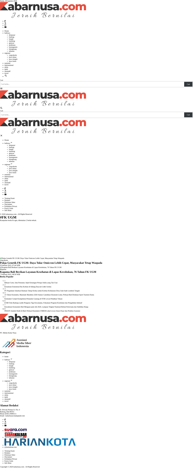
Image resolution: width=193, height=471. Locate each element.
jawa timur (12, 57)
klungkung (13, 49)
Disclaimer (8, 204)
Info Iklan (7, 210)
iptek (6, 69)
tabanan (11, 51)
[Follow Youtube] (5, 27)
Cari (1, 80)
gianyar (11, 43)
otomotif (7, 71)
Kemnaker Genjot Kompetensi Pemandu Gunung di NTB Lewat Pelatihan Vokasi (33, 299)
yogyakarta (13, 55)
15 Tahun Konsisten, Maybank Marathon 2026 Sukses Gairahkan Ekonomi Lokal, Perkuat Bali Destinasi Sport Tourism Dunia (49, 295)
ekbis (6, 67)
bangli (11, 39)
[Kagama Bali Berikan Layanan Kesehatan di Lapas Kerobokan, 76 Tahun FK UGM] (30, 267)
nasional (7, 63)
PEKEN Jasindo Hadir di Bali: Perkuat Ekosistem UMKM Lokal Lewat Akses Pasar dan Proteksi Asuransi (42, 311)
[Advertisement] (96, 239)
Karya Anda (8, 208)
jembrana (12, 45)
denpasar (12, 35)
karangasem (13, 47)
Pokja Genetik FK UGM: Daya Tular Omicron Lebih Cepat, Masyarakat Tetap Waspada (51, 262)
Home (6, 31)
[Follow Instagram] (5, 25)
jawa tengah (13, 59)
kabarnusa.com (11, 214)
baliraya (7, 33)
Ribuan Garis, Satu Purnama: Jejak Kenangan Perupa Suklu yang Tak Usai (30, 283)
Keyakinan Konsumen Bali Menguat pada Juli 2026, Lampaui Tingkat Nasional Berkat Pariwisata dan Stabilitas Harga (46, 307)
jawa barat (12, 61)
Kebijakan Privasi (10, 206)
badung (11, 37)
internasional (8, 65)
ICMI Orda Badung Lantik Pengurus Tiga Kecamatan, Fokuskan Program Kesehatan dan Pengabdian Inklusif (43, 303)
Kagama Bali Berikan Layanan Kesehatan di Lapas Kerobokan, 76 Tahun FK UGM (48, 271)
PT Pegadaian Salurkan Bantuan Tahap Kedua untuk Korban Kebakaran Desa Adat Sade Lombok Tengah (42, 291)
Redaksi (7, 200)
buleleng (12, 41)
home (6, 357)
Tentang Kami (9, 198)
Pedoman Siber (9, 202)
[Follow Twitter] (5, 23)
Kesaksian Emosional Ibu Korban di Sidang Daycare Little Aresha (27, 287)
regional (7, 53)
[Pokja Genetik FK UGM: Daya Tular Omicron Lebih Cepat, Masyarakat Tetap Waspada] (32, 258)
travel (6, 73)
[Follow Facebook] (5, 21)
